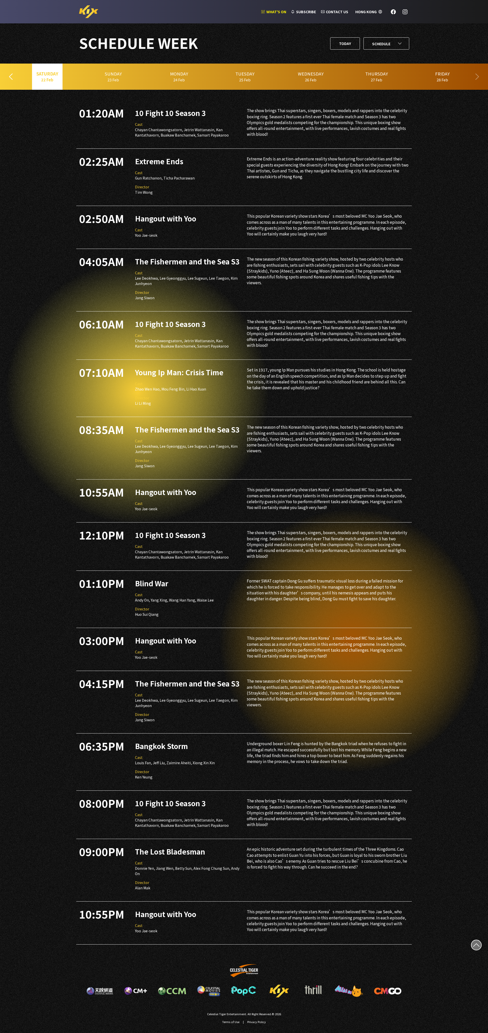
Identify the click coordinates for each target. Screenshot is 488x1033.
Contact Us (337, 11)
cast (139, 124)
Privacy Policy (256, 1022)
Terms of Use (230, 1022)
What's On (276, 11)
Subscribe (306, 11)
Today (345, 43)
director (142, 186)
